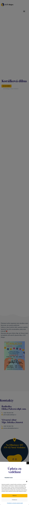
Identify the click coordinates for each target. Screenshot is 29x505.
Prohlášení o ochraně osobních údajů (15, 503)
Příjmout (15, 495)
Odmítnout (14, 499)
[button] (26, 481)
